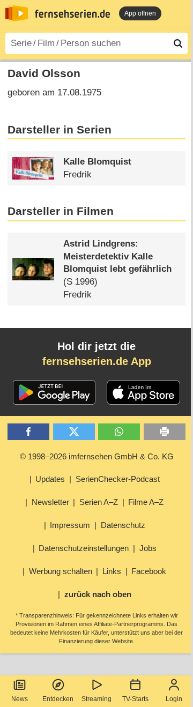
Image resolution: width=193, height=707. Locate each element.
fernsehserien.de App (96, 361)
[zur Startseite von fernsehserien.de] (16, 13)
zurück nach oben (97, 594)
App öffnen (140, 13)
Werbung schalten (60, 571)
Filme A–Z (146, 502)
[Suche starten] (178, 43)
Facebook (148, 571)
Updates (50, 478)
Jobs (148, 548)
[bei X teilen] (74, 431)
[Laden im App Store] (144, 392)
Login (174, 699)
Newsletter (50, 502)
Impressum (70, 525)
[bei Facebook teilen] (28, 431)
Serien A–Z (98, 502)
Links (111, 571)
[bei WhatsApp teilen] (119, 431)
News (19, 699)
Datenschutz (123, 525)
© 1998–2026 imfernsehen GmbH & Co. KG (97, 456)
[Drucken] (164, 431)
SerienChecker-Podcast (118, 478)
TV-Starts (135, 699)
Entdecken (57, 699)
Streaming (96, 699)
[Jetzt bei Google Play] (54, 392)
